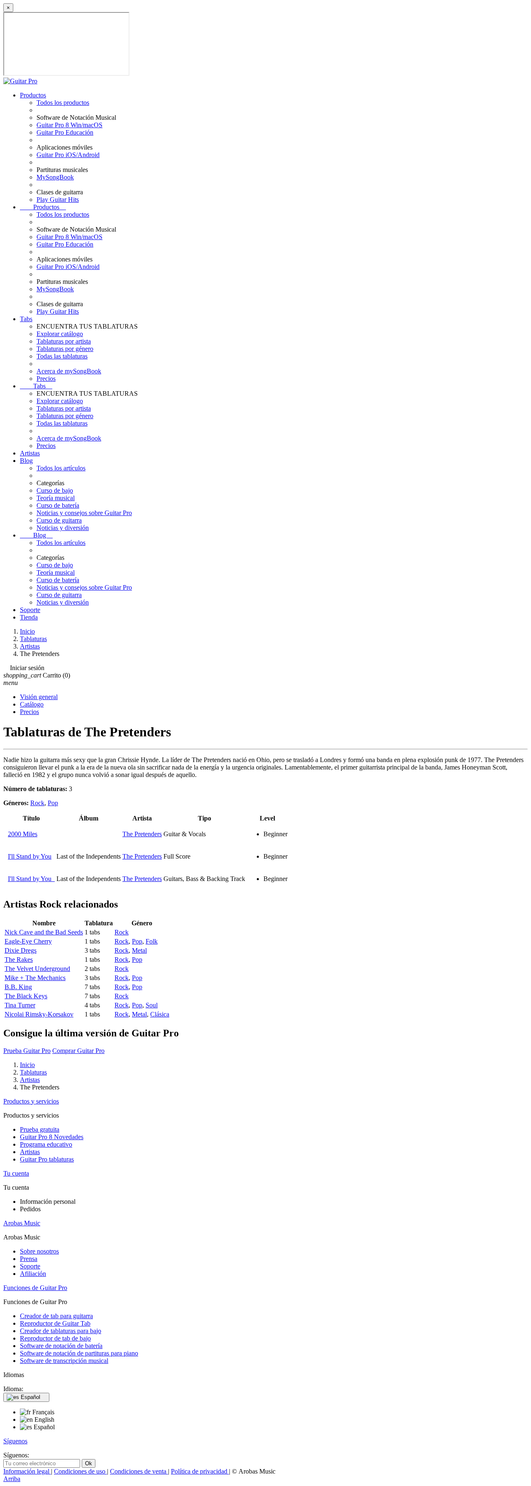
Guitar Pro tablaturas (47, 1159)
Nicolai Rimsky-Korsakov (39, 1014)
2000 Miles (22, 833)
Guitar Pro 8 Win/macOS (69, 124)
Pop (53, 802)
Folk (152, 941)
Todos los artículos (61, 468)
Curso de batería (58, 505)
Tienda (29, 617)
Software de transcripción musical (64, 1360)
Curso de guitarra (59, 520)
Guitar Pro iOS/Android (68, 154)
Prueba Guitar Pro (27, 1050)
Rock (37, 802)
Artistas (30, 453)
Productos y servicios (31, 1101)
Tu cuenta (16, 1173)
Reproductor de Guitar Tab (55, 1323)
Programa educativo (46, 1144)
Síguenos (15, 1441)
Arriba (11, 1478)
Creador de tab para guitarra (56, 1315)
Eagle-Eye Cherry (28, 941)
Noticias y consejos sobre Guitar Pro (84, 512)
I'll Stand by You (29, 856)
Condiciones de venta (139, 1471)
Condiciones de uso (80, 1471)
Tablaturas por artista (64, 341)
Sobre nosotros (39, 1251)
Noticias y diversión (63, 527)
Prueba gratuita (39, 1129)
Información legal (27, 1471)
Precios (46, 378)
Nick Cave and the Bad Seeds (44, 932)
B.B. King (18, 986)
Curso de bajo (55, 490)
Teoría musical (56, 497)
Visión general (39, 696)
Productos (33, 95)
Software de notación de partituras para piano (79, 1353)
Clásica (159, 1014)
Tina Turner (20, 1005)
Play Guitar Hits (58, 199)
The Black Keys (26, 996)
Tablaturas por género (65, 348)
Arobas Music (21, 1223)
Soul (152, 1005)
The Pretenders (142, 833)
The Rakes (19, 959)
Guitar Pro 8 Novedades (51, 1136)
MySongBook (55, 177)
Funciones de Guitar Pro (35, 1287)
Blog (26, 460)
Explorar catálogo (60, 333)
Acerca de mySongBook (69, 371)
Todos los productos (63, 102)
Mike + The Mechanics (35, 977)
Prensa (28, 1258)
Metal (139, 950)
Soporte (30, 609)
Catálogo (32, 704)
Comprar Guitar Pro (78, 1050)
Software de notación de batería (61, 1345)
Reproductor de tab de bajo (55, 1338)
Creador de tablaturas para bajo (60, 1330)
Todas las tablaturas (62, 356)
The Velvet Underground (37, 968)
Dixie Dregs (21, 950)
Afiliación (33, 1273)
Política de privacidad (200, 1471)
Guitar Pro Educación (65, 132)
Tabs (26, 318)
